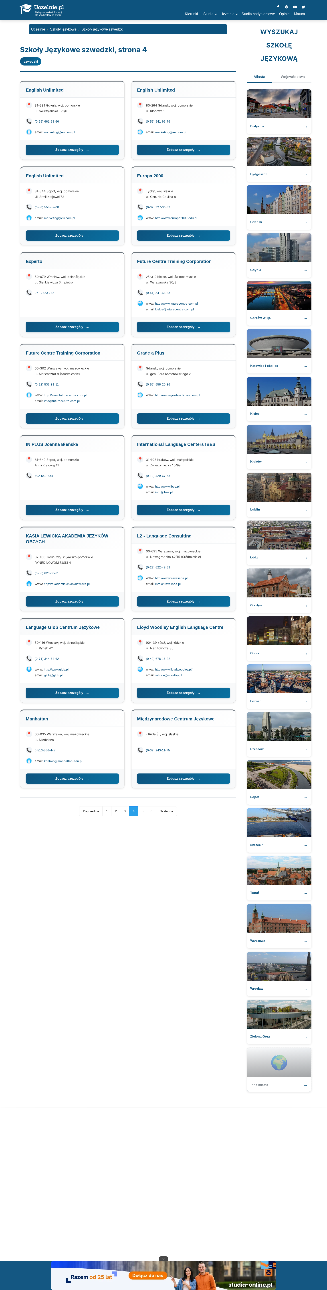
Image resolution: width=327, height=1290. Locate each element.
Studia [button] (208, 14)
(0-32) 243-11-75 (158, 750)
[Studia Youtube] (295, 7)
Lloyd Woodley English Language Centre (180, 627)
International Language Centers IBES (176, 444)
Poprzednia (91, 811)
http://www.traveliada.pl (171, 578)
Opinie (284, 14)
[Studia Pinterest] (286, 7)
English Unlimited (45, 90)
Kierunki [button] (191, 14)
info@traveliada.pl (168, 584)
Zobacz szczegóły (72, 150)
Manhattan (37, 718)
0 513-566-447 (45, 750)
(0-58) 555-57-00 (47, 207)
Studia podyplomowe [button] (258, 14)
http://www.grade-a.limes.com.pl (177, 395)
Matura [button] (299, 14)
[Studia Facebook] (278, 7)
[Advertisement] (163, 1185)
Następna (166, 811)
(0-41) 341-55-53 (158, 293)
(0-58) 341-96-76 (158, 121)
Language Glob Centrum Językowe (63, 627)
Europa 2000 (150, 175)
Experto (34, 261)
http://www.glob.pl (56, 669)
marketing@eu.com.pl (59, 132)
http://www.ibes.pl (167, 486)
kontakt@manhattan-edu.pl (63, 761)
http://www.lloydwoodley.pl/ (173, 669)
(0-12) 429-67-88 (158, 476)
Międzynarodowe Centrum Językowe (175, 718)
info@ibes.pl (164, 492)
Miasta (259, 76)
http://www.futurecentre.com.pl (176, 303)
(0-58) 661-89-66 (47, 121)
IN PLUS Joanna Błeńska (52, 444)
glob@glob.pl (53, 675)
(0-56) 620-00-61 (47, 573)
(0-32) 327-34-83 (158, 207)
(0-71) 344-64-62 (47, 658)
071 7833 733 (44, 293)
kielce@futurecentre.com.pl (174, 309)
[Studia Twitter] (303, 7)
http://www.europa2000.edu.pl (176, 218)
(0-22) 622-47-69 (158, 567)
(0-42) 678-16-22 (158, 658)
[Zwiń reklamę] (163, 1258)
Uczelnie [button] (227, 14)
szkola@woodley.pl (168, 675)
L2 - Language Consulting (164, 535)
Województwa (293, 76)
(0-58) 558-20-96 (158, 384)
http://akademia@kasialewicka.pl (67, 584)
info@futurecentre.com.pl (62, 401)
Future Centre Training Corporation (174, 261)
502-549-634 (44, 476)
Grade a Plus (150, 353)
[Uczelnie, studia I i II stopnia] (41, 10)
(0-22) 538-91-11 (47, 384)
